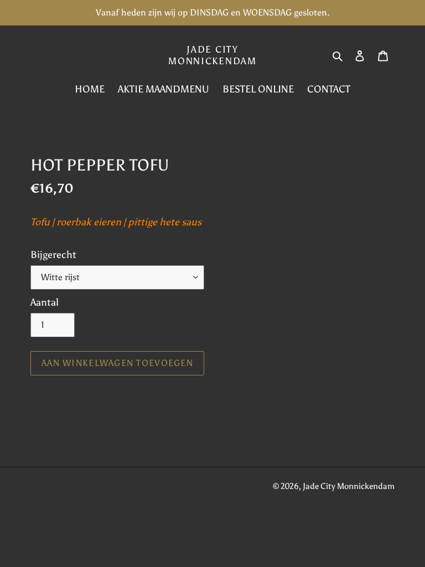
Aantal (44, 302)
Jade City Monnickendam (212, 55)
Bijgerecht (53, 255)
